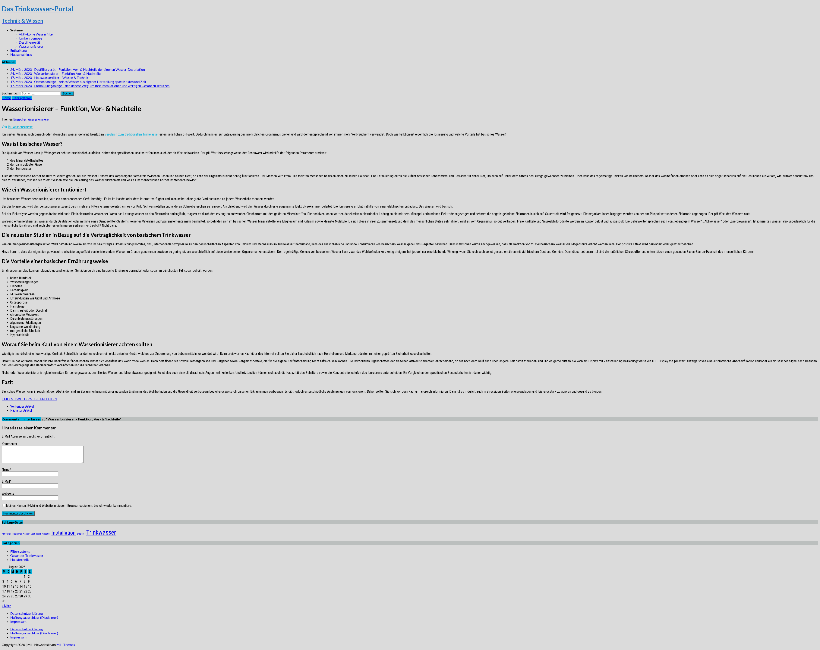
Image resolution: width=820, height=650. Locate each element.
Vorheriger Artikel (22, 406)
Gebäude (46, 533)
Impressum (18, 621)
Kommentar (9, 444)
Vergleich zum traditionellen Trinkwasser (132, 134)
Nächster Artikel (21, 410)
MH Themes (65, 645)
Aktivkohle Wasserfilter (36, 34)
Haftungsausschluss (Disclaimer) (34, 617)
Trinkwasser (101, 532)
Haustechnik (19, 559)
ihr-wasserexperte (20, 127)
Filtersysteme (20, 551)
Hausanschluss (21, 54)
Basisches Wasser (25, 119)
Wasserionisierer (31, 46)
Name (6, 469)
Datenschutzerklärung (26, 613)
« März (6, 606)
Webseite (8, 493)
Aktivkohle (7, 533)
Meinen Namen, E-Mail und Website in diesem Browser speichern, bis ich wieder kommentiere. (69, 506)
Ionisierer (43, 119)
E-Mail (6, 481)
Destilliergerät (29, 42)
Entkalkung (18, 50)
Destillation (36, 533)
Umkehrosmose (30, 38)
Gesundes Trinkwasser (26, 555)
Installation (63, 533)
